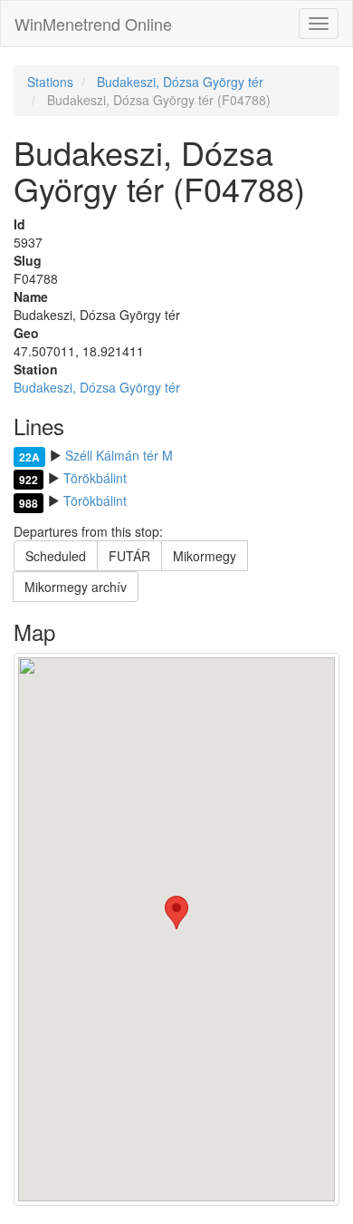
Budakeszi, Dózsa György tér (180, 82)
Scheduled (55, 556)
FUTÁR (129, 556)
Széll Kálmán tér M (119, 455)
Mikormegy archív (75, 587)
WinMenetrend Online (93, 23)
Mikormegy (204, 556)
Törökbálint (95, 478)
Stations (50, 82)
